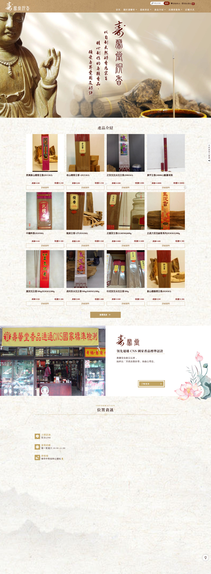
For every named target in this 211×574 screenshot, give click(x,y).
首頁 (118, 9)
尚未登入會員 (209, 153)
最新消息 (144, 9)
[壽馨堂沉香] (17, 7)
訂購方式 (190, 9)
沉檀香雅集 (174, 9)
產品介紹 (159, 9)
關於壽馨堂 (129, 9)
